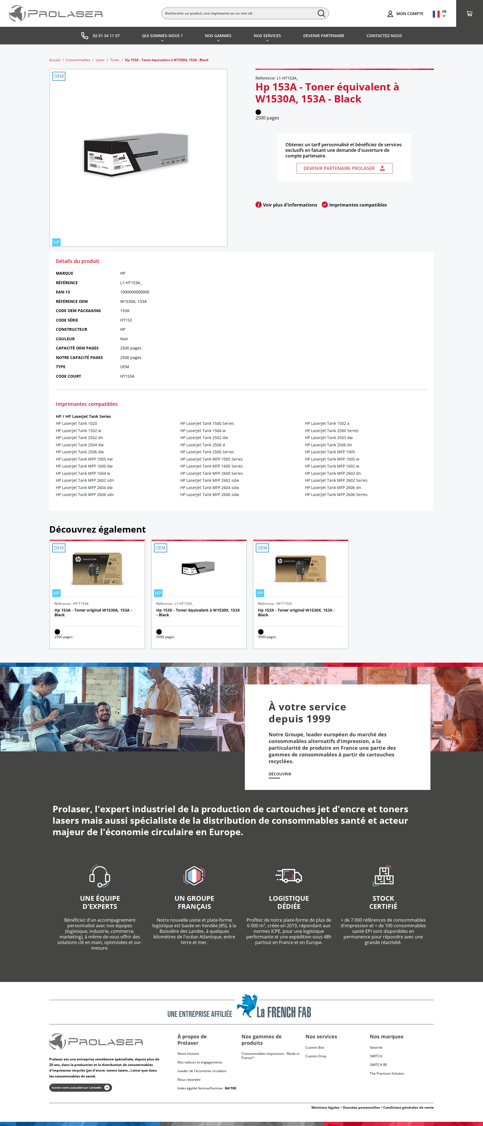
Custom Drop (316, 1056)
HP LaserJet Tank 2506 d (202, 444)
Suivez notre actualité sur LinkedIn (76, 1087)
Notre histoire (188, 1053)
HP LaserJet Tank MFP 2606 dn (333, 487)
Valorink (376, 1047)
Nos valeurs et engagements (199, 1062)
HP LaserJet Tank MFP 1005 (330, 451)
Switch (376, 1056)
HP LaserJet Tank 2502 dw (204, 437)
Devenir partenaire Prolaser (339, 168)
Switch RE (378, 1064)
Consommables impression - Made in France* (270, 1055)
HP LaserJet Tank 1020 (76, 423)
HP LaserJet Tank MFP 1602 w (332, 466)
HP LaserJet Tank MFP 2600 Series (211, 473)
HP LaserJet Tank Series (88, 416)
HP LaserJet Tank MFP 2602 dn (333, 473)
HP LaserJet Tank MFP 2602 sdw (209, 480)
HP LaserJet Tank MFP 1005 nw (84, 459)
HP (58, 416)
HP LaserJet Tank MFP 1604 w (83, 473)
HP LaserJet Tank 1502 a (327, 423)
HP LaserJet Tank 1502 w (78, 430)
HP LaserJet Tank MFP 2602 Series (336, 480)
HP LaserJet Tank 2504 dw (80, 444)
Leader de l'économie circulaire (201, 1070)
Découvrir (280, 774)
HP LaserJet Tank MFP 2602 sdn (85, 480)
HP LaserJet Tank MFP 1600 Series (211, 466)
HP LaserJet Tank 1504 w (203, 430)
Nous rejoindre (189, 1079)
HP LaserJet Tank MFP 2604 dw (84, 487)
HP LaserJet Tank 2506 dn (328, 444)
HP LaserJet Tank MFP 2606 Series (336, 494)
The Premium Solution (387, 1073)
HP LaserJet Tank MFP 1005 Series (211, 459)
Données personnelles (361, 1107)
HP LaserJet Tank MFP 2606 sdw (209, 494)
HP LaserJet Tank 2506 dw (80, 451)
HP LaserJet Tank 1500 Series (207, 423)
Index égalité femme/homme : (206, 1088)
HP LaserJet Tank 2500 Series (332, 430)
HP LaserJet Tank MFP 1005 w (332, 459)
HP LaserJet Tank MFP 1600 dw (84, 466)
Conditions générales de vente (408, 1107)
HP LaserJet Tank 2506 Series (207, 451)
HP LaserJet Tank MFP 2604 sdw (209, 487)
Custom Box (315, 1047)
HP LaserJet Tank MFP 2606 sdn (85, 494)
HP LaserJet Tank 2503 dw (329, 437)
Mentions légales (325, 1107)
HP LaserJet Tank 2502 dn (79, 437)
